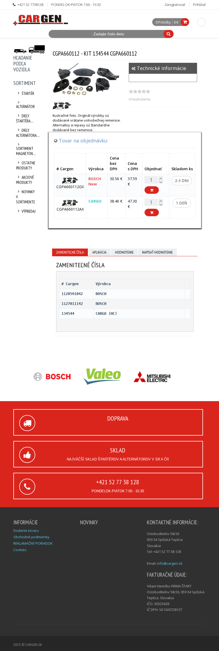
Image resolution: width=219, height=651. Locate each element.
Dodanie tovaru (26, 530)
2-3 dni (182, 180)
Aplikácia (99, 252)
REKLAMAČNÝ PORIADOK (33, 543)
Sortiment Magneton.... (26, 151)
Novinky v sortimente (25, 196)
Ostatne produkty (25, 165)
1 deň (181, 203)
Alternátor (25, 106)
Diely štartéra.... (25, 118)
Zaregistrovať (175, 4)
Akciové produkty (25, 180)
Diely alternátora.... (26, 133)
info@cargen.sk (169, 563)
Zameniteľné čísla (70, 252)
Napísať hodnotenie (157, 252)
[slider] (139, 91)
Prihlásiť (199, 4)
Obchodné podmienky (31, 536)
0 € (176, 22)
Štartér (28, 93)
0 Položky (163, 22)
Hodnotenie (124, 252)
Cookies (19, 549)
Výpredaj (29, 211)
